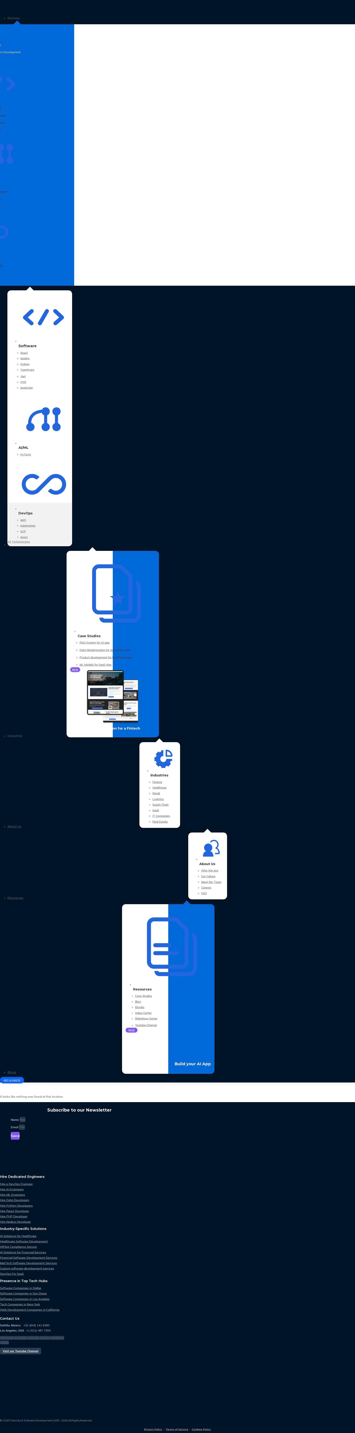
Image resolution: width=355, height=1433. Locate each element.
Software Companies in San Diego (23, 1293)
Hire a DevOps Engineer (16, 1184)
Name (15, 1120)
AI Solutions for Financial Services (23, 1252)
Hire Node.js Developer (15, 1222)
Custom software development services (27, 1268)
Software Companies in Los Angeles (25, 1299)
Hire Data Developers (14, 1200)
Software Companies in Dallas (20, 1288)
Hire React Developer (14, 1211)
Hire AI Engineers (12, 1189)
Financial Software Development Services (28, 1257)
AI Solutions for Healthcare (18, 1236)
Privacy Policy (153, 1429)
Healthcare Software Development (24, 1241)
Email (15, 1127)
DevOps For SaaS (12, 1274)
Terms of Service (177, 1429)
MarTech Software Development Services (28, 1263)
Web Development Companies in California (29, 1310)
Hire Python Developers (16, 1205)
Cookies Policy (201, 1429)
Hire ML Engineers (12, 1195)
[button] (181, 18)
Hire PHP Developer (13, 1216)
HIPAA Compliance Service (18, 1247)
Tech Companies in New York (20, 1304)
